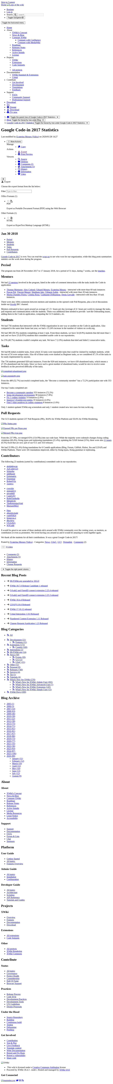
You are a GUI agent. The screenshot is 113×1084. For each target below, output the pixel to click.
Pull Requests (12, 249)
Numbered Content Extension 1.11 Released (29, 618)
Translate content (14, 1048)
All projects (17, 70)
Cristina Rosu (34, 294)
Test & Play (12, 1043)
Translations (17, 87)
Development (18, 85)
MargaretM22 (13, 506)
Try (8, 105)
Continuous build (14, 1022)
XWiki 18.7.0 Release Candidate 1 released (29, 586)
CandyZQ (11, 496)
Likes (23, 174)
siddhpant (11, 474)
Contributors (12, 252)
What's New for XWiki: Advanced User (34, 684)
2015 (11, 729)
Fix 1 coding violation (16, 397)
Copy (23, 147)
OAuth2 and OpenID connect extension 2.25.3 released (34, 595)
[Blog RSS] (22, 1080)
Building (10, 1020)
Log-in (10, 12)
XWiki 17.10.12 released (21, 609)
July (16, 773)
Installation (11, 877)
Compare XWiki (19, 37)
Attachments (14, 557)
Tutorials (15, 677)
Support (10, 829)
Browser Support (14, 983)
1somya (10, 484)
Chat (9, 839)
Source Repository (15, 1017)
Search (10, 14)
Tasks (9, 247)
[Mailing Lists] (20, 1080)
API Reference (13, 897)
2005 (10, 704)
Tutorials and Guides (16, 900)
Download (11, 102)
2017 (11, 733)
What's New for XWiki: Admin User (34, 682)
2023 (11, 748)
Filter (3, 191)
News (47, 542)
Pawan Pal (11, 292)
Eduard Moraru (43, 289)
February (18, 761)
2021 (11, 743)
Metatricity (11, 501)
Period (9, 239)
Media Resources (14, 813)
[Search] (15, 14)
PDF (9, 204)
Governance (12, 973)
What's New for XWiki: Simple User (33, 689)
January (17, 758)
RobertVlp (11, 481)
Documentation (13, 831)
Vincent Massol (23, 292)
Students (10, 244)
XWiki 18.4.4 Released (20, 600)
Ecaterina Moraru (58, 289)
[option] (59, 205)
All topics (11, 861)
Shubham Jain (38, 292)
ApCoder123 (12, 469)
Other (14, 665)
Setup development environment (21, 395)
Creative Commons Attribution (46, 1067)
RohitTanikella (13, 498)
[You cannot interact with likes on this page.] (3, 547)
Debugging (11, 1027)
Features (21, 642)
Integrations (16, 650)
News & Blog (18, 35)
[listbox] (56, 211)
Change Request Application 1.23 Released (29, 623)
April (16, 766)
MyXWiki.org (18, 652)
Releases (16, 669)
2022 (11, 746)
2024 (11, 751)
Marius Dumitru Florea (17, 294)
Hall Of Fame (13, 981)
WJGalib (10, 525)
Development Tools (15, 1002)
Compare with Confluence (29, 40)
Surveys (15, 672)
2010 (11, 716)
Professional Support (21, 100)
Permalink (67, 542)
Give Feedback (13, 1045)
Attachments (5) (27, 166)
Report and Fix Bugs (16, 1053)
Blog (9, 120)
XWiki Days (18, 692)
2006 (10, 706)
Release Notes (13, 803)
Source (23, 159)
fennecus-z (11, 518)
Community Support (21, 97)
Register (10, 9)
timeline (101, 271)
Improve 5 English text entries (20, 400)
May (16, 768)
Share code (11, 1058)
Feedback (16, 90)
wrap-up (46, 256)
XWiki (15, 60)
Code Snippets (18, 65)
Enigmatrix (11, 476)
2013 (11, 724)
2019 (11, 738)
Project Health (13, 976)
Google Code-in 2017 (10, 256)
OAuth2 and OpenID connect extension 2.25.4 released (34, 590)
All (11, 635)
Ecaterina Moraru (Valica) (27, 136)
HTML (10, 220)
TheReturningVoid (15, 503)
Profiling (10, 1030)
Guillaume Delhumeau (50, 294)
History (23, 169)
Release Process (14, 994)
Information (25, 171)
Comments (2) (26, 164)
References (17, 50)
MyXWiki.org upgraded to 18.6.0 (24, 581)
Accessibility (12, 818)
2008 (11, 711)
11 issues (107, 440)
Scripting (10, 895)
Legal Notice (12, 816)
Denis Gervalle (68, 294)
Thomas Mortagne (15, 289)
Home (9, 27)
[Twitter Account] (17, 1080)
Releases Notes (18, 47)
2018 (11, 736)
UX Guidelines (13, 1004)
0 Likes (9, 547)
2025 (11, 753)
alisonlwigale (12, 513)
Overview (11, 917)
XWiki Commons (14, 954)
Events (20, 657)
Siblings (24, 161)
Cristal (15, 77)
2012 (11, 721)
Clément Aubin (51, 292)
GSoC (54, 542)
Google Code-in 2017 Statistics (20, 123)
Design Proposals (14, 1006)
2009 (11, 714)
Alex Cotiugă (29, 289)
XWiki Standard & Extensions (25, 75)
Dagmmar (11, 479)
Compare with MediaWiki (29, 42)
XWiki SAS (64, 1070)
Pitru (9, 510)
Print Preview (26, 154)
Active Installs (18, 52)
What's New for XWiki (22, 679)
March (17, 763)
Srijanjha (10, 471)
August (16, 776)
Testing (10, 1025)
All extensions (13, 935)
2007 (11, 709)
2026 (11, 756)
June (16, 771)
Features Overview (15, 864)
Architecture (12, 892)
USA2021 (11, 523)
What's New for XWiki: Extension (33, 687)
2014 (11, 726)
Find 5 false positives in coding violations (25, 402)
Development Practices (17, 999)
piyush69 (11, 493)
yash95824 (11, 515)
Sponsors (11, 841)
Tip (13, 674)
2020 (11, 741)
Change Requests (14, 564)
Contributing (12, 1040)
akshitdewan (12, 466)
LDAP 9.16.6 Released (20, 604)
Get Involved (18, 82)
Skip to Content (8, 2)
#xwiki (13, 304)
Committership (13, 978)
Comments (78, 542)
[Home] (8, 117)
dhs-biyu (10, 520)
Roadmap (16, 45)
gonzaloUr (11, 491)
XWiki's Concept (19, 32)
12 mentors (13, 282)
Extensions (17, 62)
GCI (59, 542)
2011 (11, 719)
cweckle (10, 488)
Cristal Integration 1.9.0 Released (24, 614)
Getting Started (13, 859)
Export (23, 152)
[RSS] (8, 635)
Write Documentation (16, 1050)
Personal (15, 667)
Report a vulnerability (16, 1055)
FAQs (14, 95)
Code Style (11, 997)
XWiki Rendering (14, 951)
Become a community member (20, 392)
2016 (11, 731)
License (15, 55)
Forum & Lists (13, 836)
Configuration (13, 879)
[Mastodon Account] (8, 1080)
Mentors (10, 242)
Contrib (21, 647)
